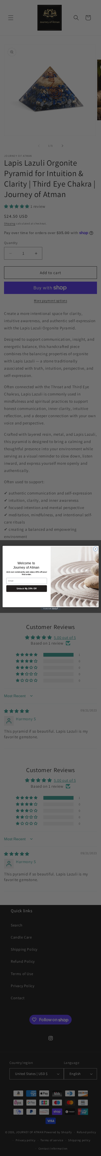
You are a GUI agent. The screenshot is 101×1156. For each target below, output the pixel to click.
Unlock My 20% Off (26, 588)
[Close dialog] (95, 549)
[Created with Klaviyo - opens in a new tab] (50, 608)
